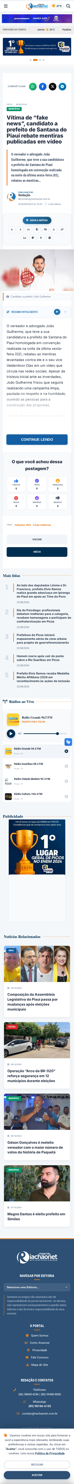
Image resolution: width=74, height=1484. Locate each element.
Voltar (37, 539)
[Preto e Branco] (45, 229)
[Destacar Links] (62, 229)
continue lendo (37, 440)
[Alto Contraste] (37, 229)
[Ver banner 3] (40, 60)
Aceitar (37, 1475)
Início (9, 104)
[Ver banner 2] (35, 60)
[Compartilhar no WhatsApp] (33, 86)
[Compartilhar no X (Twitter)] (52, 86)
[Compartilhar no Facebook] (42, 86)
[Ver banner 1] (30, 60)
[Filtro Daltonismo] (32, 238)
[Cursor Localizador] (41, 238)
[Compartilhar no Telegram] (62, 86)
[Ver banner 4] (43, 60)
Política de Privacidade (50, 1453)
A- (12, 229)
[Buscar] (68, 6)
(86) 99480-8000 (51, 1394)
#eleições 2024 (22, 525)
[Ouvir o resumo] (57, 312)
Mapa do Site (39, 1365)
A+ (28, 229)
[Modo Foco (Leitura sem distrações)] (24, 238)
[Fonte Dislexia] (53, 229)
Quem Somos (39, 1335)
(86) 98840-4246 (28, 1394)
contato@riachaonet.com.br (35, 199)
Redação (24, 195)
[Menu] (5, 6)
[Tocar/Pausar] (11, 733)
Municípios (21, 104)
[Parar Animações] (49, 238)
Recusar (37, 1464)
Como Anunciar (40, 1343)
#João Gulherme (42, 525)
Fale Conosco (40, 1357)
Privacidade (39, 1350)
